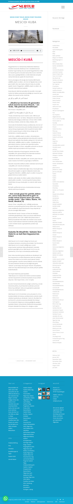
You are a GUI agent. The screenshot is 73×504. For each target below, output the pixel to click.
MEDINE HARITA (57, 212)
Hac (54, 113)
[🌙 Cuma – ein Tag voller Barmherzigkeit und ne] (39, 393)
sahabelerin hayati (58, 310)
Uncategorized (57, 336)
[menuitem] (62, 7)
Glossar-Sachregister (58, 110)
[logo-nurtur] (22, 7)
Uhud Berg (56, 322)
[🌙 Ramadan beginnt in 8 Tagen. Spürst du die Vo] (48, 389)
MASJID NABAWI (57, 204)
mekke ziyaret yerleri (58, 259)
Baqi (54, 53)
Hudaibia (55, 157)
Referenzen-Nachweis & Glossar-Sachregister (58, 300)
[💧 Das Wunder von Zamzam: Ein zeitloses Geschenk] (44, 393)
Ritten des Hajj (57, 304)
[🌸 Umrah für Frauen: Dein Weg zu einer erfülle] (48, 397)
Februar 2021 (56, 355)
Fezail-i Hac (56, 104)
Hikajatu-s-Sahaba (58, 155)
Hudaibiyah (56, 159)
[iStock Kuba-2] (25, 36)
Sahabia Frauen (57, 314)
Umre (54, 334)
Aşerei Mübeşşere (58, 49)
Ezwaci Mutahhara (58, 96)
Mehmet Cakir (32, 361)
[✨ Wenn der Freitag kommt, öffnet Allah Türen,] (48, 393)
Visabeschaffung (13, 443)
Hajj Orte (55, 141)
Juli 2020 (55, 367)
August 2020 (56, 365)
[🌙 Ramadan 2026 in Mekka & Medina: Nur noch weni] (39, 389)
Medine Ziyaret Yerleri (17, 17)
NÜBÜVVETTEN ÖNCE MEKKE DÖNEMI (57, 271)
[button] (5, 498)
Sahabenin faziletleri (58, 312)
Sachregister (56, 306)
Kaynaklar (55, 184)
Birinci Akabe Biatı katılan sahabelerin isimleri (58, 66)
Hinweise (10, 448)
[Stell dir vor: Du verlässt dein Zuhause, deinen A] (39, 397)
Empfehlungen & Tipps (13, 452)
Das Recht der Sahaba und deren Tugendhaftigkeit (58, 80)
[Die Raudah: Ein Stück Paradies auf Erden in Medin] (44, 397)
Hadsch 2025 (12, 456)
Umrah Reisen (12, 459)
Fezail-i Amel (56, 102)
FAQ (9, 446)
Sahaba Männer (57, 308)
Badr (54, 51)
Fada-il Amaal (56, 98)
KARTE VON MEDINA (58, 182)
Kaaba (54, 174)
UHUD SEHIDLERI (57, 324)
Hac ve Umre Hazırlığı (59, 119)
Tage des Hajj (56, 320)
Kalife (54, 180)
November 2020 (57, 361)
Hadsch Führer (57, 133)
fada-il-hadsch (56, 100)
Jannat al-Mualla (57, 172)
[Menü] (62, 7)
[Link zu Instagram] (57, 499)
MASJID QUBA (56, 206)
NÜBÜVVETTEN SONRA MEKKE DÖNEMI (57, 277)
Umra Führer (56, 330)
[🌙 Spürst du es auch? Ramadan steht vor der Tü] (44, 389)
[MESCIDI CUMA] (1, 252)
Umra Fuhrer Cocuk (58, 332)
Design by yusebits (13, 499)
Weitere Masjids (57, 342)
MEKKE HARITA (57, 253)
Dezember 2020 (57, 359)
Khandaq (55, 188)
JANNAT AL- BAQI (57, 169)
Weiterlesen (11, 430)
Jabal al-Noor (56, 167)
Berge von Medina (58, 58)
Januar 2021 (56, 357)
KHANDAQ (56, 186)
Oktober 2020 (56, 363)
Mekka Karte (56, 226)
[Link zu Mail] (63, 499)
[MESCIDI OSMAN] (71, 252)
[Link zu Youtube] (60, 499)
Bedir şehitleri (56, 56)
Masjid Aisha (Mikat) (58, 194)
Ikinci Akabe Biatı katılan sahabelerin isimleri (58, 163)
